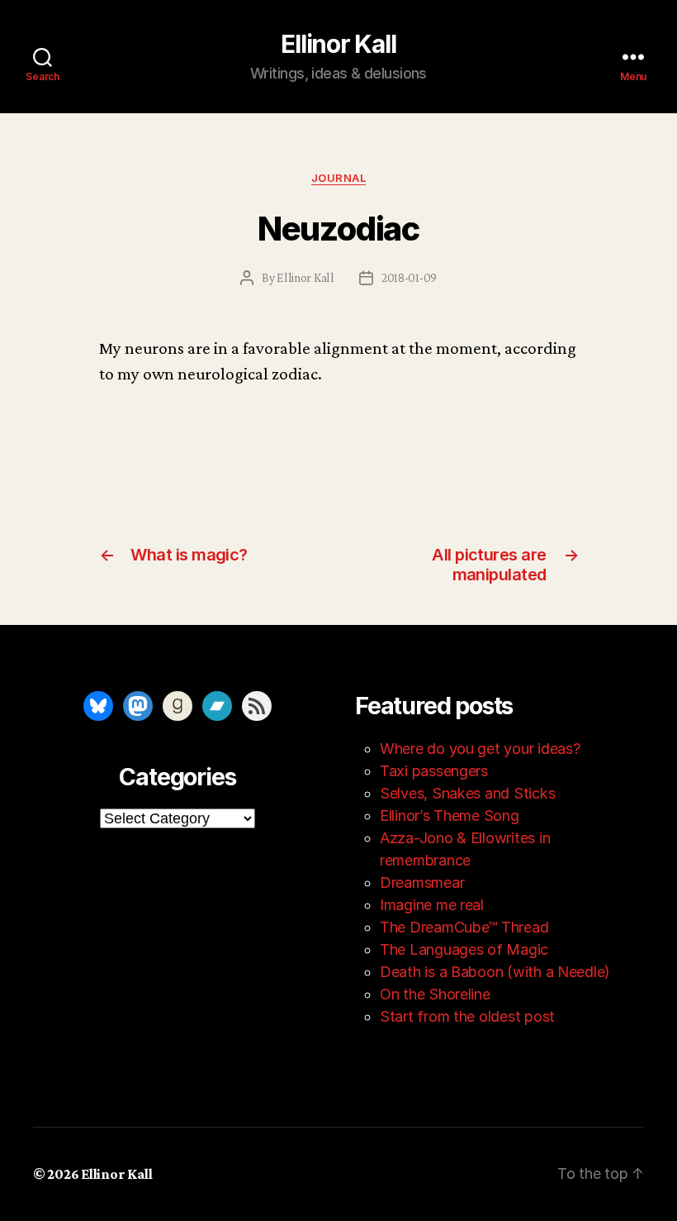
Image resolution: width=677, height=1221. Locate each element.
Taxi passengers (434, 771)
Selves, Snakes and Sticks (467, 793)
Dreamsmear (422, 882)
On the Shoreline (435, 994)
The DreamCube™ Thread (464, 927)
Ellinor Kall (338, 43)
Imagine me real (432, 904)
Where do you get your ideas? (480, 748)
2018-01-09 (409, 277)
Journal (338, 177)
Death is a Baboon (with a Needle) (495, 971)
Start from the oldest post (467, 1016)
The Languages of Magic (464, 949)
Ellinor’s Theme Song (449, 815)
